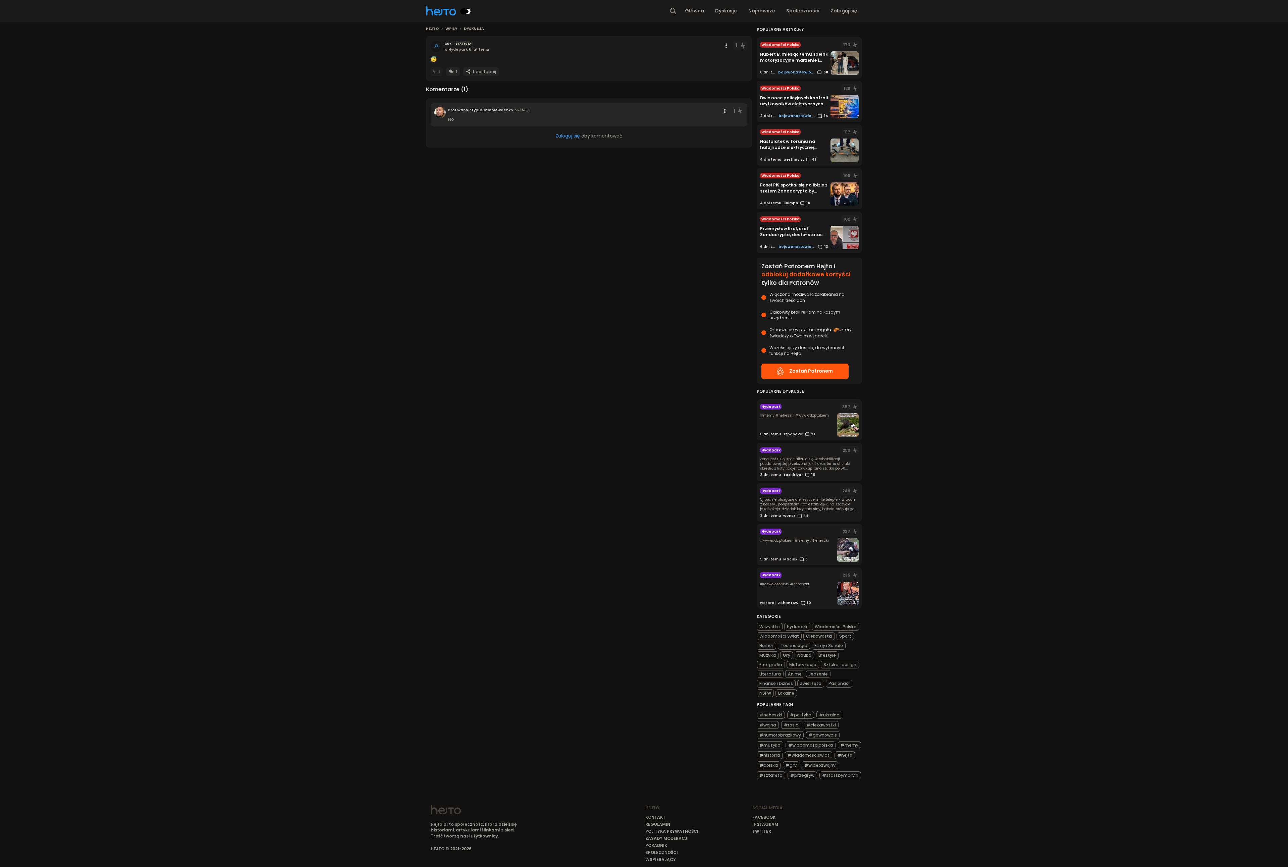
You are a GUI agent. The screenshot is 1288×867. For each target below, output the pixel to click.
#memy (849, 745)
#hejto (844, 755)
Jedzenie (818, 674)
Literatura (770, 674)
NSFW (765, 693)
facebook (763, 817)
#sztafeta (771, 775)
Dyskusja (474, 28)
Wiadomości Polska (836, 627)
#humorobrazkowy (780, 735)
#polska (768, 765)
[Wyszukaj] (673, 11)
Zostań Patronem (811, 371)
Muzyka (767, 655)
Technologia (794, 645)
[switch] (465, 11)
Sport (845, 636)
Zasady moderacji (667, 838)
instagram (765, 824)
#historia (769, 755)
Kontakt (655, 817)
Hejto (432, 28)
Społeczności (802, 10)
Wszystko (769, 627)
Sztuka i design (839, 664)
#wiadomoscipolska (810, 745)
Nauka (804, 655)
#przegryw (802, 775)
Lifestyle (827, 655)
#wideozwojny (820, 765)
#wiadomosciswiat (808, 755)
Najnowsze (761, 10)
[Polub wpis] (743, 45)
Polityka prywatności (671, 831)
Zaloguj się (843, 10)
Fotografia (770, 664)
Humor (766, 645)
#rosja (791, 725)
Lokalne (786, 693)
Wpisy (451, 28)
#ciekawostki (821, 725)
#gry (791, 765)
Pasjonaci (839, 683)
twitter (761, 831)
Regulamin (657, 824)
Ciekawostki (819, 636)
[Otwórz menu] (726, 45)
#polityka (800, 715)
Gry (786, 655)
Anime (795, 674)
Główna (694, 10)
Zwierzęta (810, 683)
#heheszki (770, 715)
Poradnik (656, 845)
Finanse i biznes (776, 683)
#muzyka (770, 745)
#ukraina (829, 715)
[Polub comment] (740, 111)
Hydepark (797, 627)
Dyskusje (726, 10)
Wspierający (660, 859)
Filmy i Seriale (828, 645)
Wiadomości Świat (779, 636)
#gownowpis (823, 735)
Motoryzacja (802, 664)
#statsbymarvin (840, 775)
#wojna (767, 725)
